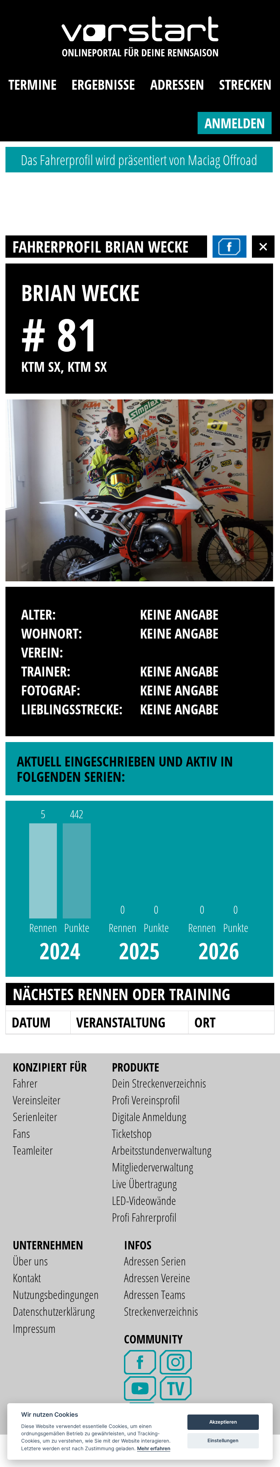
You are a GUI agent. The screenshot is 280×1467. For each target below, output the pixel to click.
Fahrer (25, 1083)
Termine (32, 84)
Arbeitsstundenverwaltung (161, 1150)
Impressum (34, 1328)
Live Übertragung (144, 1183)
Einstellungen (222, 1440)
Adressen (177, 84)
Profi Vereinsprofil (146, 1100)
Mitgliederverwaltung (152, 1167)
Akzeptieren (223, 1422)
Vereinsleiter (37, 1100)
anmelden (235, 122)
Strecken (245, 84)
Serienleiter (35, 1116)
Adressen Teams (154, 1294)
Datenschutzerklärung (54, 1311)
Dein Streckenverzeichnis (159, 1083)
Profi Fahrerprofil (144, 1217)
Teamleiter (33, 1150)
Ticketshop (132, 1133)
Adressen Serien (155, 1261)
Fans (21, 1133)
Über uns (30, 1261)
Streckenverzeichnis (161, 1311)
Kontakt (27, 1277)
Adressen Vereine (157, 1277)
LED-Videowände (144, 1200)
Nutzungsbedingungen (56, 1294)
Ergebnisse (103, 84)
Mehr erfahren (153, 1448)
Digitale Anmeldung (149, 1116)
